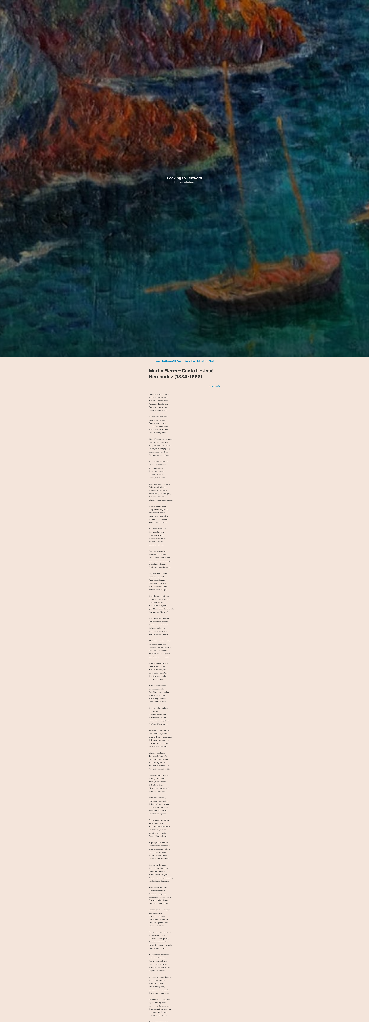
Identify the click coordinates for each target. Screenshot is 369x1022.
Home (157, 361)
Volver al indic (214, 386)
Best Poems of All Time (171, 361)
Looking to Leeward (184, 178)
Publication (202, 361)
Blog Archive (190, 361)
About (211, 361)
